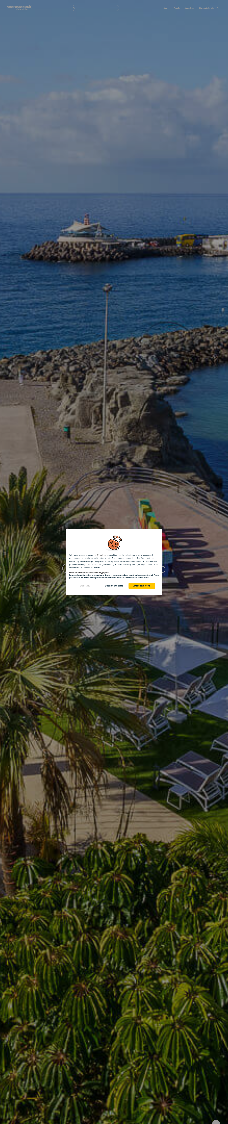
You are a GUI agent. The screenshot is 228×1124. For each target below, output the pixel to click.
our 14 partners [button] (100, 555)
